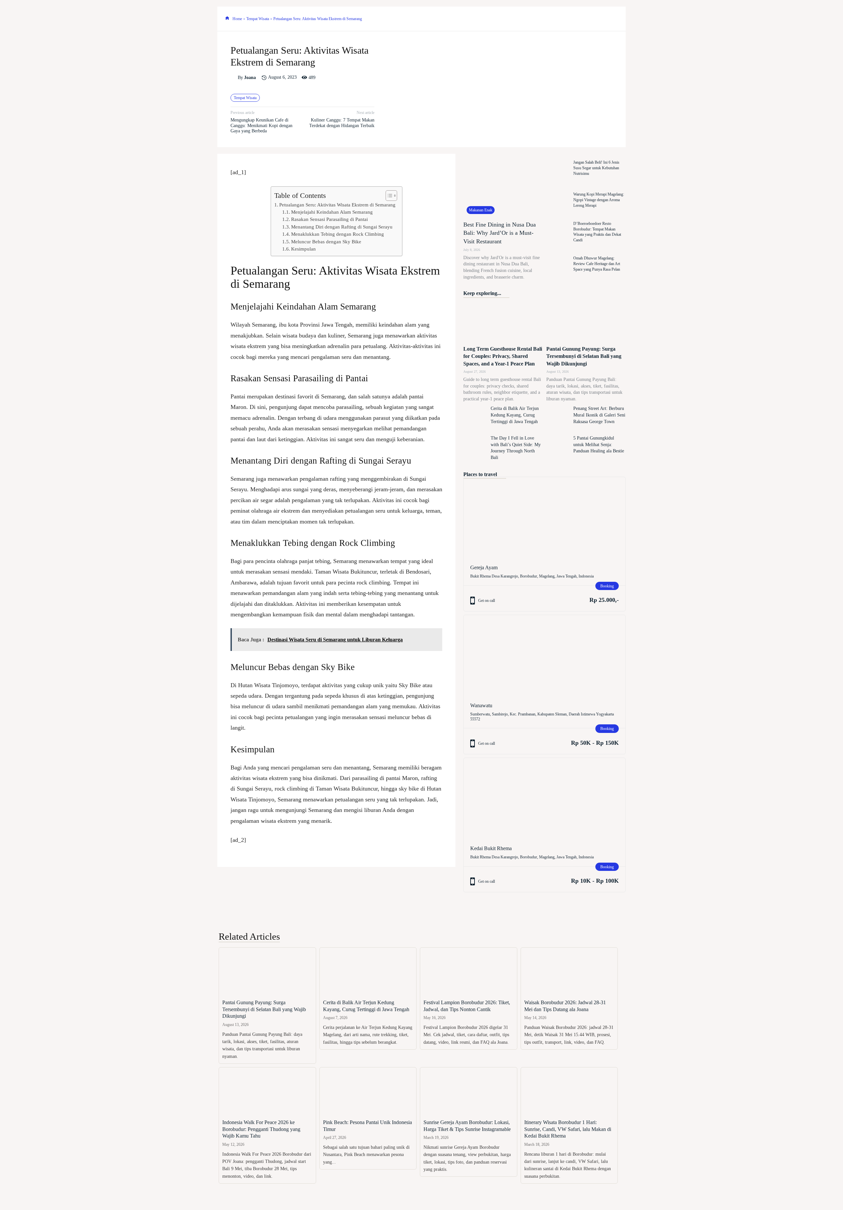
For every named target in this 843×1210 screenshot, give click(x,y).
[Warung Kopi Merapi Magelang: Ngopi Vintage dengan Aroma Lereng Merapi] (558, 200)
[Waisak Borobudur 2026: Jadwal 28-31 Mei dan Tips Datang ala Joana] (569, 972)
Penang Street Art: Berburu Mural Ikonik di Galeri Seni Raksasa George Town (599, 415)
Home (237, 18)
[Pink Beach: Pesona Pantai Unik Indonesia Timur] (368, 1091)
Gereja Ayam (484, 567)
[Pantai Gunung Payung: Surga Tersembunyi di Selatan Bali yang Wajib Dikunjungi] (586, 322)
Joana (250, 77)
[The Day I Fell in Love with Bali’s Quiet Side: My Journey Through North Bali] (475, 448)
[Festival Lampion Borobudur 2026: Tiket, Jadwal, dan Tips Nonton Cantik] (468, 972)
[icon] (227, 18)
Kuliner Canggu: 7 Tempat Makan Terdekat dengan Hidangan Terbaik (341, 123)
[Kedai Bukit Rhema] (544, 798)
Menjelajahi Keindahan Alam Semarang (332, 212)
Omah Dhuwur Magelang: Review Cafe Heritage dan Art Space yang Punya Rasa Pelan (596, 264)
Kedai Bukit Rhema (491, 848)
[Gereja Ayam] (544, 517)
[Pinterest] (580, 18)
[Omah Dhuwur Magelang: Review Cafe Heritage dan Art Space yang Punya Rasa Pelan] (558, 264)
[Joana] (234, 77)
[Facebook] (550, 18)
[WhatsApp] (595, 18)
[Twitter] (565, 18)
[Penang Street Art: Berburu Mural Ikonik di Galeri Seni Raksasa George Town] (558, 418)
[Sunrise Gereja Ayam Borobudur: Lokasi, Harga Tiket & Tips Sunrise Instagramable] (468, 1091)
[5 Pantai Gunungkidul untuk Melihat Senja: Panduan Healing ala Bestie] (558, 448)
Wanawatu (481, 705)
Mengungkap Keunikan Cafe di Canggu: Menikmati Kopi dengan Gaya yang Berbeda (261, 126)
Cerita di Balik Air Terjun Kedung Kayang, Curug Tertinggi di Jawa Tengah (515, 415)
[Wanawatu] (544, 655)
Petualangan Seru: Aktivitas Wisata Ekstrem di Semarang (337, 204)
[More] (611, 18)
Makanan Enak (480, 210)
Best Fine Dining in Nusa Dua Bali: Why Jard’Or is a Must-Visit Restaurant (499, 232)
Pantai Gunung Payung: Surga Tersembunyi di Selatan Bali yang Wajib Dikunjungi (583, 356)
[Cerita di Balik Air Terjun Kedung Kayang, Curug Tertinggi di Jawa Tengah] (475, 418)
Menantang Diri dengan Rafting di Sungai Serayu (342, 226)
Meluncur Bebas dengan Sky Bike (326, 241)
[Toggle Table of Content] (388, 195)
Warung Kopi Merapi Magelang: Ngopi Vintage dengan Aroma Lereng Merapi (598, 200)
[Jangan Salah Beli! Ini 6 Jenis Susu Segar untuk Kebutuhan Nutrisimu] (558, 168)
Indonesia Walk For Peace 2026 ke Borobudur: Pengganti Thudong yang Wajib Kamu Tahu (261, 1129)
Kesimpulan (303, 249)
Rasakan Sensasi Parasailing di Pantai (329, 219)
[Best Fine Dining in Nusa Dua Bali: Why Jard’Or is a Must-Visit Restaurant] (503, 185)
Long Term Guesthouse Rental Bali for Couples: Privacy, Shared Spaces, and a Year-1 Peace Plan (502, 356)
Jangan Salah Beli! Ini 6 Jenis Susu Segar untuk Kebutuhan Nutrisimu (596, 168)
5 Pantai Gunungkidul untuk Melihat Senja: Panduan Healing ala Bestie (598, 444)
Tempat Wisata (257, 18)
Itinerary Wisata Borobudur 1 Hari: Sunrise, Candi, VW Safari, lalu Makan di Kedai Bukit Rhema (567, 1129)
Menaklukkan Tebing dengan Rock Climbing (337, 234)
